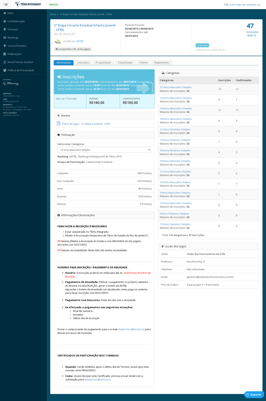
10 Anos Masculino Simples (176, 203)
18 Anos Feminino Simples (175, 161)
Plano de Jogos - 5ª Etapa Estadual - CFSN (86, 123)
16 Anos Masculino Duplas (175, 182)
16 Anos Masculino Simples (176, 108)
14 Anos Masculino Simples (176, 98)
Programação (103, 62)
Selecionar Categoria (70, 144)
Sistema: (7, 79)
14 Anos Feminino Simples (175, 140)
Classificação (125, 62)
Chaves (143, 62)
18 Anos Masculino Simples (176, 119)
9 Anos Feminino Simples (174, 213)
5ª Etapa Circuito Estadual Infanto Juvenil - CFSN (86, 14)
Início (53, 14)
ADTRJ (79, 41)
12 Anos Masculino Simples (176, 87)
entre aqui (235, 4)
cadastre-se (253, 4)
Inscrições (83, 62)
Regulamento (161, 62)
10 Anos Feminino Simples (175, 224)
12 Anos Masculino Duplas (175, 171)
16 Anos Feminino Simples (175, 150)
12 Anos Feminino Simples (175, 129)
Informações (64, 62)
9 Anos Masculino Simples (175, 192)
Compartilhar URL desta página (73, 48)
